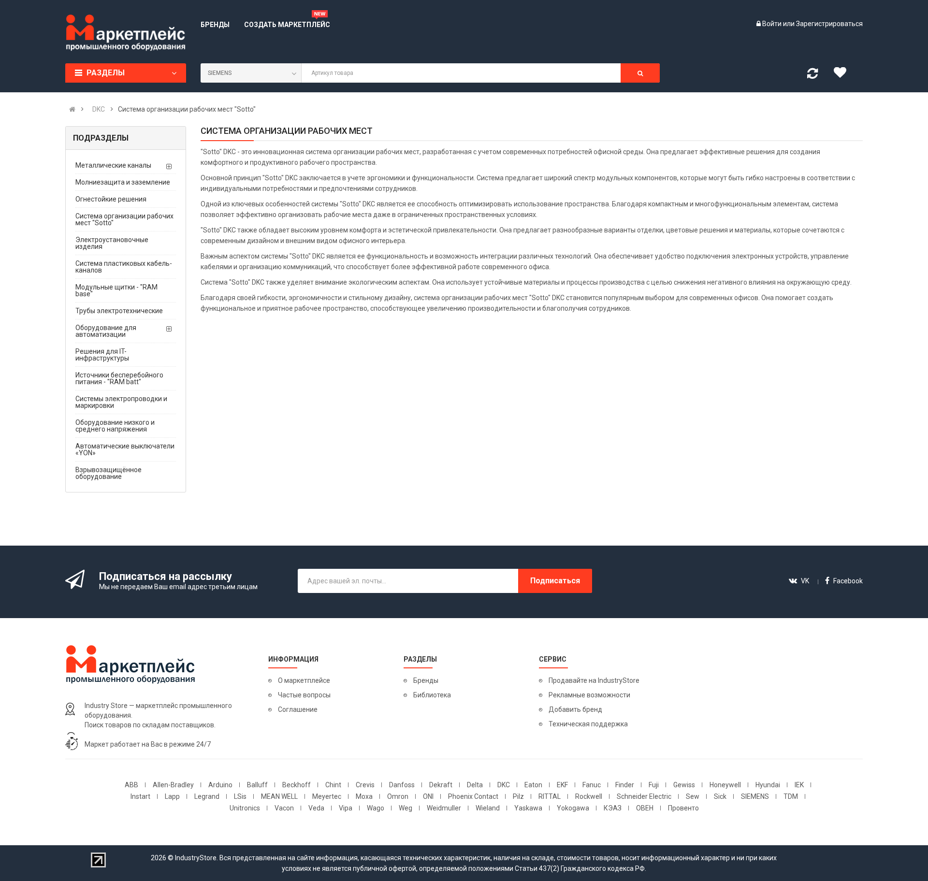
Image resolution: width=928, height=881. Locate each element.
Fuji (654, 785)
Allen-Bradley (173, 785)
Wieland (488, 808)
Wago (375, 808)
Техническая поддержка (588, 724)
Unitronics (245, 808)
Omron (397, 796)
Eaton (533, 785)
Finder (624, 785)
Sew (692, 796)
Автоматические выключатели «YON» (124, 449)
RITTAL (549, 796)
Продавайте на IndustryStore (594, 680)
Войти (772, 24)
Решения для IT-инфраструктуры (102, 354)
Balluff (257, 785)
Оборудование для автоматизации (105, 331)
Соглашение (298, 709)
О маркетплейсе (304, 680)
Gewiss (684, 785)
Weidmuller (444, 808)
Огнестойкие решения (110, 199)
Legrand (206, 796)
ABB (131, 785)
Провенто (683, 808)
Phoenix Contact (473, 796)
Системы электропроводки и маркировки (121, 402)
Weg (405, 808)
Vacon (284, 808)
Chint (333, 785)
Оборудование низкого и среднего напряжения (115, 426)
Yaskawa (528, 808)
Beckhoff (296, 785)
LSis (240, 796)
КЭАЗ (613, 808)
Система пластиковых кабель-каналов (123, 267)
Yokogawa (573, 808)
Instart (140, 796)
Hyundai (767, 785)
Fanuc (591, 785)
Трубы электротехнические (119, 311)
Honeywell (725, 785)
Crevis (365, 785)
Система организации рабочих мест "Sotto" (124, 219)
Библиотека (432, 695)
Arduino (220, 785)
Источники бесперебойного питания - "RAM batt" (119, 378)
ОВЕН (644, 808)
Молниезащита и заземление (122, 182)
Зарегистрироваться (829, 24)
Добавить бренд (575, 709)
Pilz (518, 796)
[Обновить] (812, 75)
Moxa (364, 796)
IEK (799, 785)
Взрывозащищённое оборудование (108, 473)
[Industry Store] (125, 33)
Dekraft (440, 785)
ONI (428, 796)
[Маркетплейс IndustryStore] (72, 109)
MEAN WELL (279, 796)
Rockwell (588, 796)
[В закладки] (843, 75)
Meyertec (326, 796)
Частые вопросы (304, 695)
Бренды (425, 680)
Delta (475, 785)
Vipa (345, 808)
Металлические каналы (113, 165)
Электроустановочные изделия (111, 243)
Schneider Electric (644, 796)
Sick (720, 796)
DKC (503, 785)
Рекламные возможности (589, 695)
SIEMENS (755, 796)
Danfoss (402, 785)
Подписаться (555, 580)
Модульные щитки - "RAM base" (116, 290)
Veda (316, 808)
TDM (790, 796)
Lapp (172, 796)
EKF (562, 785)
